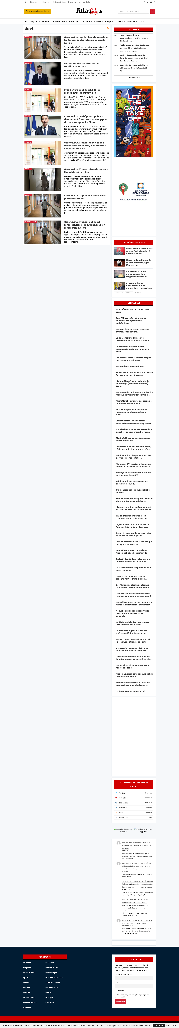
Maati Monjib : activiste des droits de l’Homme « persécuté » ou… (134, 402)
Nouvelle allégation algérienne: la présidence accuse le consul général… (132, 613)
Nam (123, 842)
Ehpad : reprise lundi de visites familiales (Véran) (81, 65)
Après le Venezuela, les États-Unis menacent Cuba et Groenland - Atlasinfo (135, 902)
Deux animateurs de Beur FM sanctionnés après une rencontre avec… (132, 349)
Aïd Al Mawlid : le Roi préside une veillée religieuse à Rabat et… (137, 274)
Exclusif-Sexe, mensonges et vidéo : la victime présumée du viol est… (134, 499)
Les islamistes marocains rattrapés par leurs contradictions (133, 359)
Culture (97, 21)
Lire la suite (171, 1025)
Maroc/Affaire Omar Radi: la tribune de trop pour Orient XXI (133, 473)
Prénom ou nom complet (123, 974)
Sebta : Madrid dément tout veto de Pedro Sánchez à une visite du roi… (139, 251)
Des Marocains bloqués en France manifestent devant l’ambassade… (133, 586)
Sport (142, 21)
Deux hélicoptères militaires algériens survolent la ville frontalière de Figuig (136, 845)
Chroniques (47, 2)
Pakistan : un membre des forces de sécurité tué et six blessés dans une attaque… (134, 48)
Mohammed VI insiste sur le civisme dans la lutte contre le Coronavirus (133, 465)
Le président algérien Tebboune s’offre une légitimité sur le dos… (132, 632)
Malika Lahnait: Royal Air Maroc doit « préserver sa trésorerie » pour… (133, 640)
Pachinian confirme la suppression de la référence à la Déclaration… (134, 38)
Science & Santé (59, 2)
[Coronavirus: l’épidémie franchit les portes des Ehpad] (42, 205)
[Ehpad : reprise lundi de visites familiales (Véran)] (42, 73)
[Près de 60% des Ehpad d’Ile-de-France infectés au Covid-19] (42, 100)
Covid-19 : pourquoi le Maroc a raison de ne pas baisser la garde (134, 534)
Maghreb (34, 21)
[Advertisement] (133, 736)
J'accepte (158, 1025)
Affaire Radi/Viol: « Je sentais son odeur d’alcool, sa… (132, 482)
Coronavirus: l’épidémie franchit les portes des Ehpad (85, 197)
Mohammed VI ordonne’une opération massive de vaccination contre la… (134, 393)
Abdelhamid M (127, 863)
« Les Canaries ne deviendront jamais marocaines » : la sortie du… (139, 286)
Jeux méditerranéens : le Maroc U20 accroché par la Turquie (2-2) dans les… (134, 68)
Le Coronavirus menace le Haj (130, 691)
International (59, 21)
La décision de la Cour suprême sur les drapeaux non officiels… (133, 623)
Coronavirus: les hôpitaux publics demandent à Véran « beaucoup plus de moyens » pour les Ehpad (85, 119)
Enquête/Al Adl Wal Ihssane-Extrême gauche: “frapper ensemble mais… (134, 430)
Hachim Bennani (128, 920)
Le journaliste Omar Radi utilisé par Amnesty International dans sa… (133, 525)
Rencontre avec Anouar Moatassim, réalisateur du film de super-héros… (134, 448)
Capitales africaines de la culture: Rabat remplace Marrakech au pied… (134, 657)
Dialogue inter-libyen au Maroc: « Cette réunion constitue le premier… (134, 422)
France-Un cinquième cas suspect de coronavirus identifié (134, 675)
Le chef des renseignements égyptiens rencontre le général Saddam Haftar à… (133, 58)
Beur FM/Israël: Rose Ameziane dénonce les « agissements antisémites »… (131, 320)
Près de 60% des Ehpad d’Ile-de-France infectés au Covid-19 (83, 91)
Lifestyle (131, 21)
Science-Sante (30, 222)
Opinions (27, 1007)
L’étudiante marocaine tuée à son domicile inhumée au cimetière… (132, 649)
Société (86, 21)
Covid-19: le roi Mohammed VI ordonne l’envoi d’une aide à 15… (131, 577)
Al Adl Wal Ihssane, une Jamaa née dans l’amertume (133, 439)
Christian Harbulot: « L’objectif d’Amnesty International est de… (132, 517)
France (45, 21)
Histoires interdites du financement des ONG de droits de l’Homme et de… (134, 508)
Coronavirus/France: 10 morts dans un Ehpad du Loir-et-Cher (86, 171)
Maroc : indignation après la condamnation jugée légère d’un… (138, 263)
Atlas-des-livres (52, 983)
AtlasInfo (120, 991)
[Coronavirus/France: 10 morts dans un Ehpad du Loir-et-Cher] (42, 179)
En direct (27, 963)
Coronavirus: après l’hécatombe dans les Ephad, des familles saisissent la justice (86, 40)
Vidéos (120, 21)
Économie (74, 21)
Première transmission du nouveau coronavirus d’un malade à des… (133, 683)
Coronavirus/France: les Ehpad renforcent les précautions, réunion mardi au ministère (84, 224)
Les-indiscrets (51, 988)
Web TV (48, 992)
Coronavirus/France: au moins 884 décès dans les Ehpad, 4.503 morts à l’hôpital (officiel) (85, 145)
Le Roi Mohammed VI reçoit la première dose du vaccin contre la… (133, 339)
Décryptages (35, 2)
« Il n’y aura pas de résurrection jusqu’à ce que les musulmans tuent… (131, 412)
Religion (109, 21)
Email (117, 982)
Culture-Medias (52, 968)
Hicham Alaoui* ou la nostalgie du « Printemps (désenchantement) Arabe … (132, 383)
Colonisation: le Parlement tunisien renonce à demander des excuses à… (134, 594)
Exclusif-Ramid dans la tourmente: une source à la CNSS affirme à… (133, 560)
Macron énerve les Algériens (130, 366)
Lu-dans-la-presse (54, 978)
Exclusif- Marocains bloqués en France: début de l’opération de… (132, 551)
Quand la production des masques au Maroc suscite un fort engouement (134, 603)
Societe (28, 37)
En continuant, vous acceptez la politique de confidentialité (132, 996)
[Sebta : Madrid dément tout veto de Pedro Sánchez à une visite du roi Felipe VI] (119, 251)
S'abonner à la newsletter (37, 11)
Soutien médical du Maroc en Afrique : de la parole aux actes (134, 543)
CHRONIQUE (50, 1002)
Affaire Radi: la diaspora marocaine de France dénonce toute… (133, 456)
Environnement (74, 2)
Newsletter (86, 2)
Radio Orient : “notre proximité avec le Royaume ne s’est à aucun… (134, 373)
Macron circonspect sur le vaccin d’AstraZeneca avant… (132, 330)
